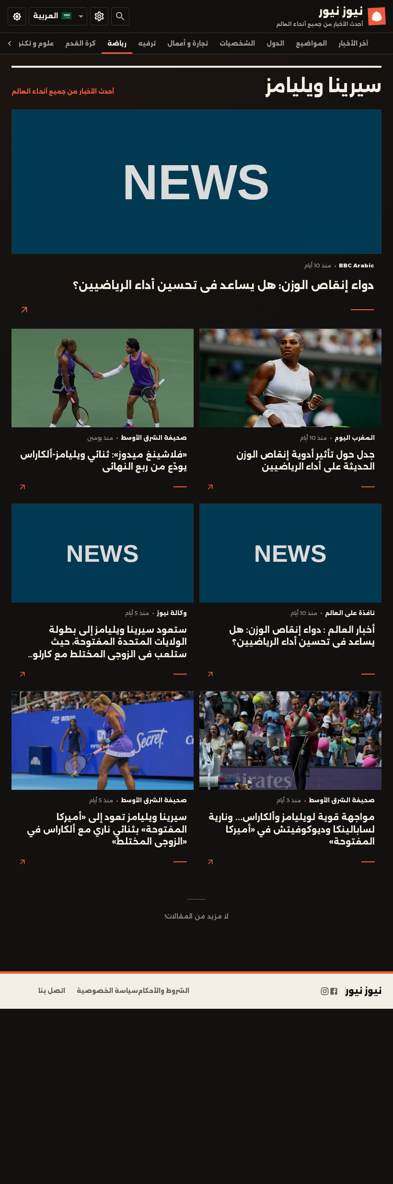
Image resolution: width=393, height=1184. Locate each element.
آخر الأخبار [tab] (353, 43)
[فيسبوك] (333, 991)
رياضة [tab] (117, 43)
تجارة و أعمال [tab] (187, 43)
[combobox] (58, 16)
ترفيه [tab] (147, 43)
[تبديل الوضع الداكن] (17, 16)
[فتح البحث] (120, 16)
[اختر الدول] (99, 16)
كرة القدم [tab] (80, 43)
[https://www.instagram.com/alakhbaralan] (324, 991)
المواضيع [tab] (311, 43)
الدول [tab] (275, 43)
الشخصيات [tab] (237, 43)
